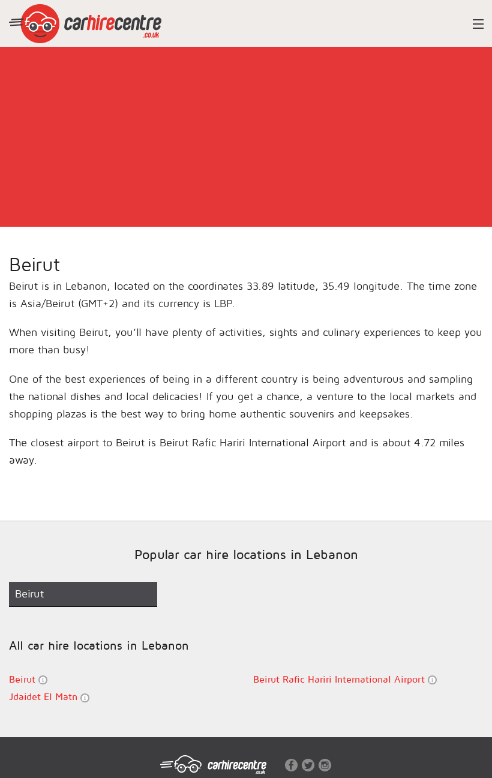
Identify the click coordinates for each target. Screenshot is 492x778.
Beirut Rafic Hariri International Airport (340, 679)
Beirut (23, 679)
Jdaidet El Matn (44, 696)
